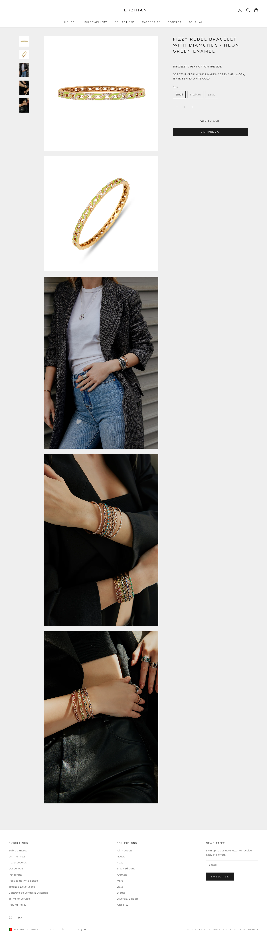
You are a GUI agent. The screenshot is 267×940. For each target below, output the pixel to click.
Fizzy (120, 862)
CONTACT (175, 22)
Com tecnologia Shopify (240, 929)
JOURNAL (196, 22)
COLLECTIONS (124, 22)
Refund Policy (17, 904)
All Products (124, 850)
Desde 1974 (16, 868)
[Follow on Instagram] (10, 917)
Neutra (121, 856)
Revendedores (18, 862)
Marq (120, 880)
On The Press (17, 856)
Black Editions (126, 868)
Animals (122, 874)
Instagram (15, 874)
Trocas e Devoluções (22, 886)
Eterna (121, 892)
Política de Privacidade (23, 880)
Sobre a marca (18, 850)
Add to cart (210, 120)
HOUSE (69, 22)
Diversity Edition (127, 898)
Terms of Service (19, 898)
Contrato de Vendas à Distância (28, 892)
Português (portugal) (65, 929)
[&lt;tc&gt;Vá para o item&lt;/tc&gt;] (24, 41)
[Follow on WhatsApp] (20, 917)
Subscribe (220, 876)
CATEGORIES (151, 22)
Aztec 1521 (123, 904)
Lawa (120, 886)
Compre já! (210, 131)
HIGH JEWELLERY (94, 22)
